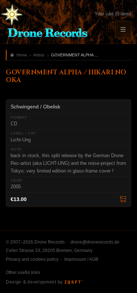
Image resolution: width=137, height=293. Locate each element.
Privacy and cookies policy (32, 259)
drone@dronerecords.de (95, 242)
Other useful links (23, 272)
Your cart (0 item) (113, 13)
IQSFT (73, 282)
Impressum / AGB (81, 259)
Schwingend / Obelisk (35, 107)
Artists (39, 55)
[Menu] (123, 29)
